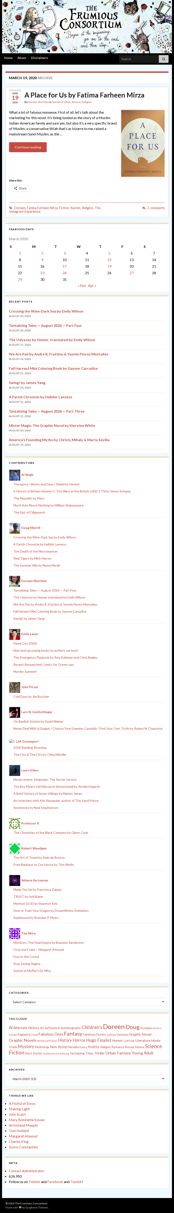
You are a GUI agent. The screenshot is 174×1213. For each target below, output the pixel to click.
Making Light (19, 1109)
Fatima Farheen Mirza (42, 208)
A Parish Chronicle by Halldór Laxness (40, 397)
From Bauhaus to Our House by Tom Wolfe (43, 864)
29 (20, 279)
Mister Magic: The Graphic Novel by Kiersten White (52, 425)
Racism (76, 102)
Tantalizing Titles (82, 1053)
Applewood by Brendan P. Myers (36, 918)
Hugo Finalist (98, 1040)
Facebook (55, 1181)
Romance (118, 1047)
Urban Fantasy (118, 1053)
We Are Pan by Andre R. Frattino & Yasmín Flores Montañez (59, 354)
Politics (93, 1047)
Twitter (34, 1181)
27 (132, 273)
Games (111, 1034)
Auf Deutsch (52, 1028)
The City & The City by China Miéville (39, 754)
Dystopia (146, 1028)
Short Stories (33, 1053)
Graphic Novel (140, 1034)
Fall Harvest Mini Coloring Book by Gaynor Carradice (53, 368)
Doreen (56, 102)
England (23, 1034)
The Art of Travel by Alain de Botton (39, 857)
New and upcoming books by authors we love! (45, 650)
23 (42, 273)
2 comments (156, 208)
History (65, 1040)
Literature (142, 1040)
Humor (117, 1040)
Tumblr (76, 1181)
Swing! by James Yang (27, 382)
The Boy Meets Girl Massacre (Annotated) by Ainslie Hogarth (56, 786)
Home (8, 58)
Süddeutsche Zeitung (56, 1053)
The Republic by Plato (28, 498)
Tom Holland (19, 1130)
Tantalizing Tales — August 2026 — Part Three (47, 411)
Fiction (66, 102)
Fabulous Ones (51, 1034)
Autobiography (71, 1028)
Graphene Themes (36, 1207)
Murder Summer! (25, 671)
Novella (73, 1047)
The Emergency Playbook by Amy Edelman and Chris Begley (55, 657)
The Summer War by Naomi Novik (36, 565)
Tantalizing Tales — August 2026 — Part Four (45, 325)
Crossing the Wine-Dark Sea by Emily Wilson (46, 311)
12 (109, 259)
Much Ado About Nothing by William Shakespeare (48, 505)
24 (65, 273)
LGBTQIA (129, 1040)
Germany (122, 1034)
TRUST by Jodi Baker (28, 896)
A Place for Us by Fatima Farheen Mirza (84, 95)
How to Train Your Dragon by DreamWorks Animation (51, 910)
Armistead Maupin (23, 1125)
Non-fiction (59, 1047)
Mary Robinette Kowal (26, 1120)
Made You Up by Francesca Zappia (37, 889)
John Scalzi (17, 1114)
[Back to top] (163, 1202)
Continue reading (28, 147)
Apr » (92, 285)
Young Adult (142, 1052)
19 (109, 266)
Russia (129, 1047)
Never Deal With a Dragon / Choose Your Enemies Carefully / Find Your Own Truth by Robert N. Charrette (87, 728)
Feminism (89, 1034)
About (21, 58)
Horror (78, 1040)
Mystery (26, 1046)
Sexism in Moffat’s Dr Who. (32, 971)
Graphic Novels (22, 1040)
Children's (92, 1027)
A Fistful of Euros (22, 1103)
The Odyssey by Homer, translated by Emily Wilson (52, 339)
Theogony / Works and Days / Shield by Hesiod (46, 484)
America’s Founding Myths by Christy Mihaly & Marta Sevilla (59, 440)
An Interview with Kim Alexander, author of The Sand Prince (56, 800)
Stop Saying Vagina (26, 964)
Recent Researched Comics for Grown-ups (43, 664)
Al (10, 1027)
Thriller (99, 1053)
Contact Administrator (26, 1171)
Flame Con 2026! (25, 643)
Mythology (42, 1047)
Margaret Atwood (23, 1136)
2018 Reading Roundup (29, 747)
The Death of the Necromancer (35, 551)
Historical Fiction (47, 1040)
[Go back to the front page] (87, 26)
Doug (133, 1026)
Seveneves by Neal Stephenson (35, 807)
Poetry (83, 1047)
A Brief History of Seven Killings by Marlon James (47, 793)
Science (139, 1047)
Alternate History (26, 1028)
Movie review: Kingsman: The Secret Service (45, 779)
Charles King (19, 1141)
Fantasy (73, 1033)
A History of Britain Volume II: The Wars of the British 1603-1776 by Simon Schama (71, 491)
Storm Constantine (23, 1147)
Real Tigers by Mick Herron (32, 558)
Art (42, 1028)
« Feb (82, 285)
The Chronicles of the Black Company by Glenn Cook (50, 832)
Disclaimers (39, 58)
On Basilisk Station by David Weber (38, 721)
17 (65, 266)
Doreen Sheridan (38, 102)
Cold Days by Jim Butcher (31, 696)
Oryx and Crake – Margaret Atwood (38, 949)
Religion (87, 102)
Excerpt (33, 1034)
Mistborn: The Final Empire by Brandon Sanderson (48, 942)
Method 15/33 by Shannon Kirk (35, 903)
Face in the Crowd (26, 957)
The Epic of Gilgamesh (29, 512)
